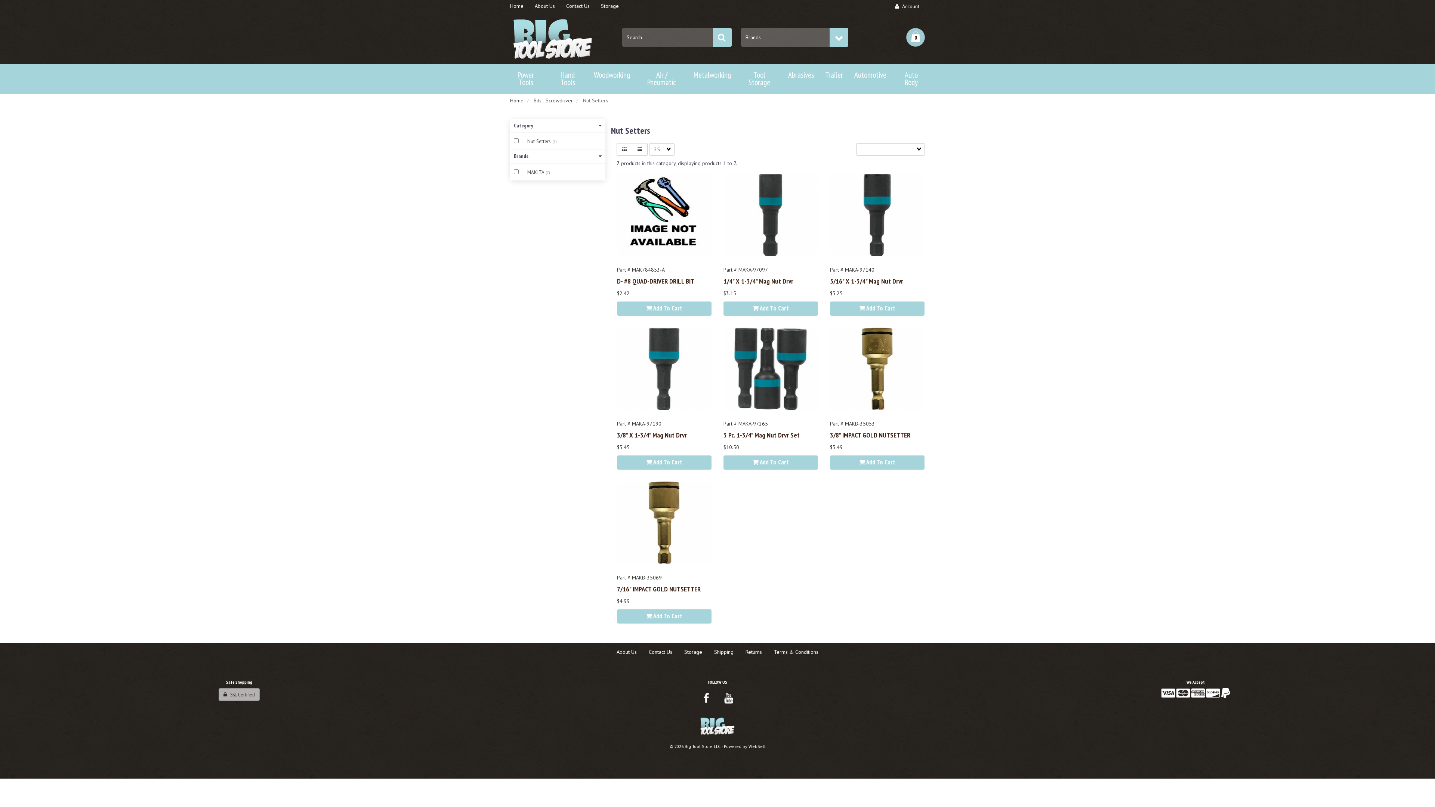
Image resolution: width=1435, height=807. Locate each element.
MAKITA (536, 172)
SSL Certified (241, 694)
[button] (915, 37)
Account (909, 6)
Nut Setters (539, 141)
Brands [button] (521, 156)
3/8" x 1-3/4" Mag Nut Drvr (652, 434)
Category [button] (523, 125)
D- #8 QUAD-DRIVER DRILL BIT (655, 280)
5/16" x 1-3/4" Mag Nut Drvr (866, 280)
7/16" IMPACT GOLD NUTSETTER (659, 588)
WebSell (757, 746)
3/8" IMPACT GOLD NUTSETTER (870, 434)
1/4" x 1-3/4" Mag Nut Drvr (758, 280)
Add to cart (667, 308)
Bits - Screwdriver (553, 100)
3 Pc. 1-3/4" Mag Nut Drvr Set (761, 434)
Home (517, 100)
